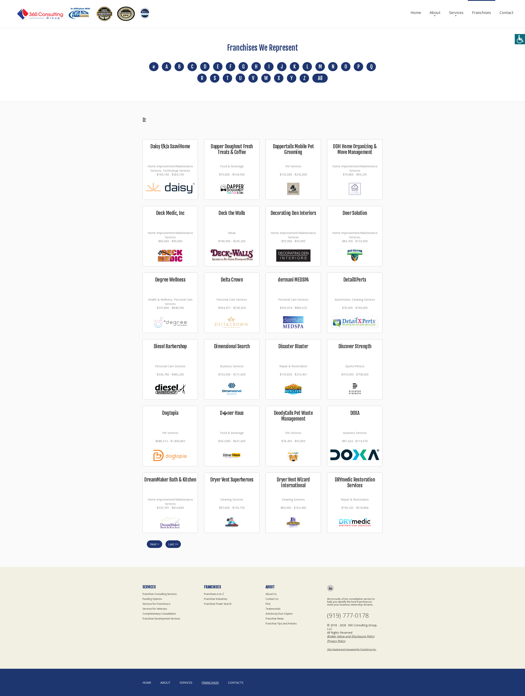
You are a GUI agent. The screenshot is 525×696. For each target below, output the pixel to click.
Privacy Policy (336, 641)
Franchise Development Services (161, 618)
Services (456, 12)
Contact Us (272, 599)
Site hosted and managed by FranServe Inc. (351, 649)
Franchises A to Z (214, 594)
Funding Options (152, 599)
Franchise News (275, 618)
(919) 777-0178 (348, 615)
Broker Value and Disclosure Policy (350, 636)
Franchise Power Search (218, 604)
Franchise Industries (215, 599)
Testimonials (273, 608)
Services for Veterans (155, 608)
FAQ (268, 604)
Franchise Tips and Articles (281, 623)
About (435, 12)
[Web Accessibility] (520, 39)
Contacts (235, 683)
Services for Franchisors (156, 604)
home (147, 683)
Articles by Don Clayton (279, 613)
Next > (154, 544)
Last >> (173, 544)
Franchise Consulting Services (160, 594)
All (320, 78)
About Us (271, 594)
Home (416, 12)
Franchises (481, 12)
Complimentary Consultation (159, 613)
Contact (507, 12)
